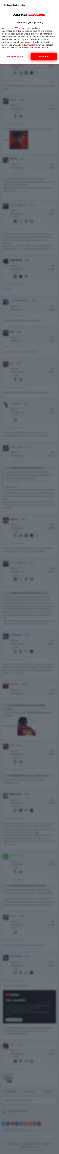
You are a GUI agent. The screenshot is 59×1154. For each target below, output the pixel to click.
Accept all (44, 56)
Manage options (15, 56)
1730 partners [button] (19, 28)
